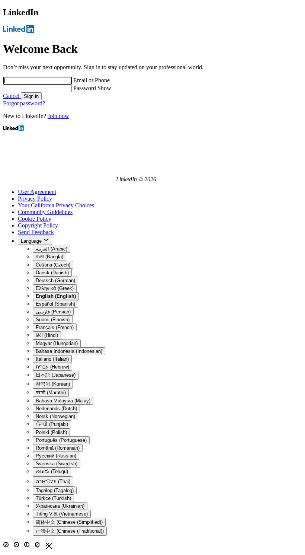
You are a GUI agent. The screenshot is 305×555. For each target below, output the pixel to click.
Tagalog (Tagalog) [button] (55, 490)
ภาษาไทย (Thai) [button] (53, 481)
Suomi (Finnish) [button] (53, 319)
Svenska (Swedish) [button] (56, 463)
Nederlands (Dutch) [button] (56, 408)
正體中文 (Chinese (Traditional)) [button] (70, 531)
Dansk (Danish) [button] (52, 272)
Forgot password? (24, 103)
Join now (58, 116)
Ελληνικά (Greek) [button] (55, 288)
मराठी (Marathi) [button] (51, 392)
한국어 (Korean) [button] (53, 384)
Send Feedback (36, 232)
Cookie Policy (34, 219)
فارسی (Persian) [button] (53, 312)
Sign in (31, 96)
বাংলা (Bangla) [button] (49, 256)
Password (85, 88)
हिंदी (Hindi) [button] (47, 335)
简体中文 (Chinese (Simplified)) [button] (69, 522)
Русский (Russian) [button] (56, 456)
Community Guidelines (45, 212)
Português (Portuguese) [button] (61, 440)
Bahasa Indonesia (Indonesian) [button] (69, 351)
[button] (56, 296)
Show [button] (104, 88)
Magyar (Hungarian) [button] (57, 343)
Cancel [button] (12, 96)
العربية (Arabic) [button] (51, 249)
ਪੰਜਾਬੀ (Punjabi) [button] (52, 424)
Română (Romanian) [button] (58, 448)
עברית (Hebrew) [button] (52, 367)
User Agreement (37, 192)
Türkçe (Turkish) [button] (53, 498)
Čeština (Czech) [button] (53, 265)
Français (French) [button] (55, 327)
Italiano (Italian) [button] (52, 359)
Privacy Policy (35, 198)
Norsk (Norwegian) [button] (55, 416)
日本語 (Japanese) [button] (56, 375)
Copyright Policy (38, 225)
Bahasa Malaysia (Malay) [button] (63, 401)
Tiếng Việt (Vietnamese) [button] (62, 514)
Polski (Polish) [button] (51, 432)
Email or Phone (91, 80)
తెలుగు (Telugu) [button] (52, 471)
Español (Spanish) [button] (55, 304)
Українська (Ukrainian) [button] (60, 506)
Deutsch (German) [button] (55, 280)
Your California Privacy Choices (56, 205)
